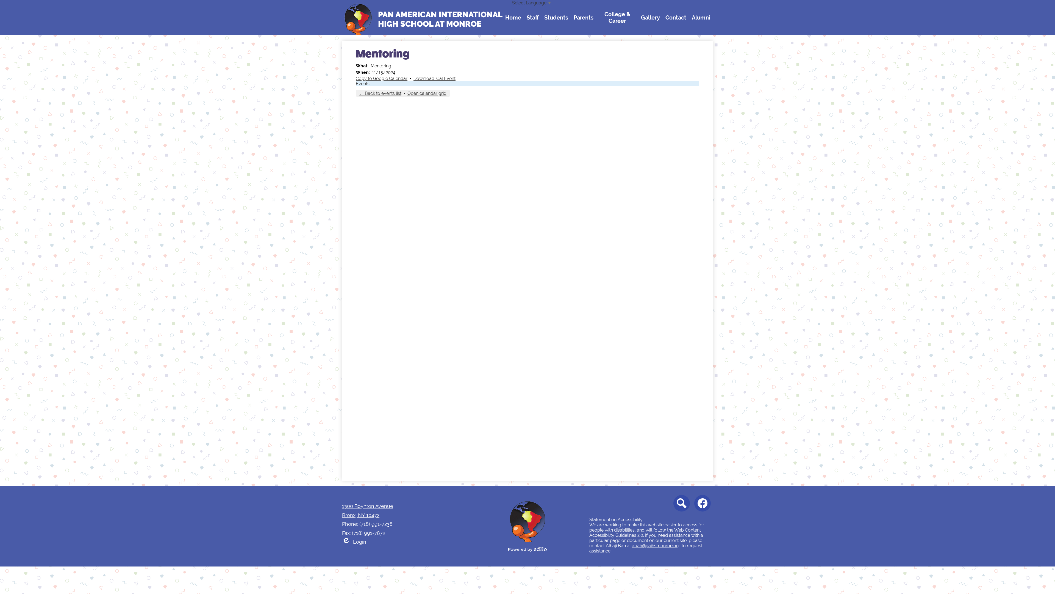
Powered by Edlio (527, 549)
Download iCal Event (434, 78)
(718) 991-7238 (376, 524)
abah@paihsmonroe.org (656, 545)
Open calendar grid (426, 93)
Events (363, 83)
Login (354, 542)
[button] (513, 17)
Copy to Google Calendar (381, 78)
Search (681, 503)
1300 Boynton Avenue (367, 506)
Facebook (702, 503)
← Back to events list (380, 93)
